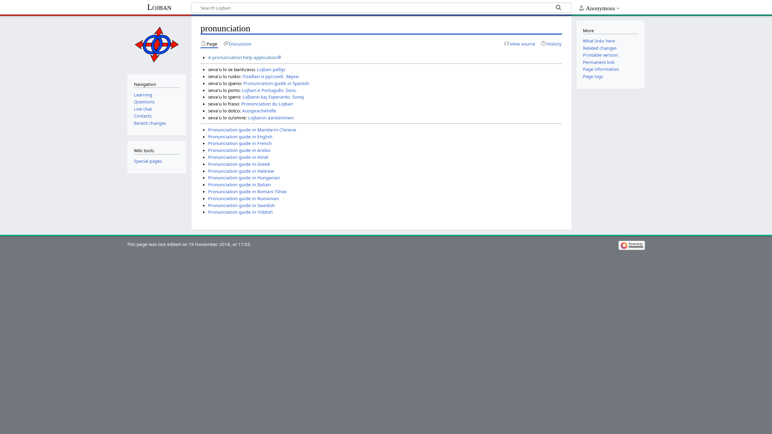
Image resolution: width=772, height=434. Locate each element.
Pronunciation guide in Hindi (238, 157)
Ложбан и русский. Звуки (270, 76)
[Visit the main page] (156, 44)
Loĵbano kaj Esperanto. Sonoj (273, 97)
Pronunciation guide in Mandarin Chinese (252, 130)
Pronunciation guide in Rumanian (243, 198)
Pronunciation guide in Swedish (241, 205)
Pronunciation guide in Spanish (276, 83)
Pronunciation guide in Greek (239, 164)
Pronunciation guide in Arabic (239, 150)
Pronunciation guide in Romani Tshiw (247, 191)
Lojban (159, 7)
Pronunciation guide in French (240, 143)
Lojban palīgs (271, 69)
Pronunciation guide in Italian (239, 184)
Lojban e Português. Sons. (269, 90)
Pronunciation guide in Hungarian (244, 178)
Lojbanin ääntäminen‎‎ (271, 118)
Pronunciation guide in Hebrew (241, 171)
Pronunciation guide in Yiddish (240, 212)
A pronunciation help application (242, 57)
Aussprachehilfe (259, 111)
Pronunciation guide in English (240, 137)
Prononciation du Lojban (267, 104)
